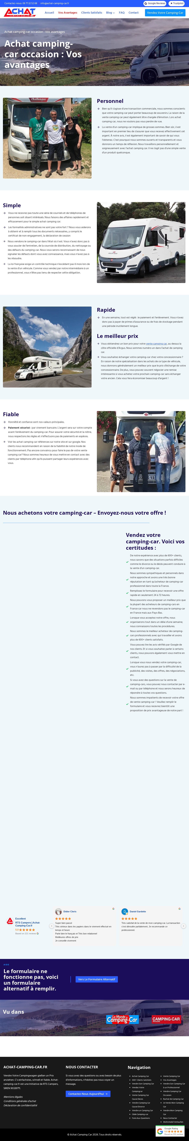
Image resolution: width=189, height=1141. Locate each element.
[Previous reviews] (51, 925)
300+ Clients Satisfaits (141, 1080)
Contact (134, 12)
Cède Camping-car (140, 1114)
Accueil (49, 12)
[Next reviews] (183, 925)
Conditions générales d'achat (20, 1101)
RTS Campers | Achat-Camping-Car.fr (27, 924)
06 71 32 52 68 (30, 3)
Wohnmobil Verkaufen (173, 1122)
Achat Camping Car (140, 1076)
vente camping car (156, 344)
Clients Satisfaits (91, 12)
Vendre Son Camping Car (143, 1083)
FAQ (121, 12)
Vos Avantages (169, 1080)
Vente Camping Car (171, 1076)
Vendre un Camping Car (142, 1110)
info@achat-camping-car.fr (54, 3)
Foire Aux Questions (141, 1118)
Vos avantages (67, 12)
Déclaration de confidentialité (20, 1105)
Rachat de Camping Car (173, 1099)
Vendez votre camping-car (165, 13)
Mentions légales (13, 1097)
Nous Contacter (170, 1118)
